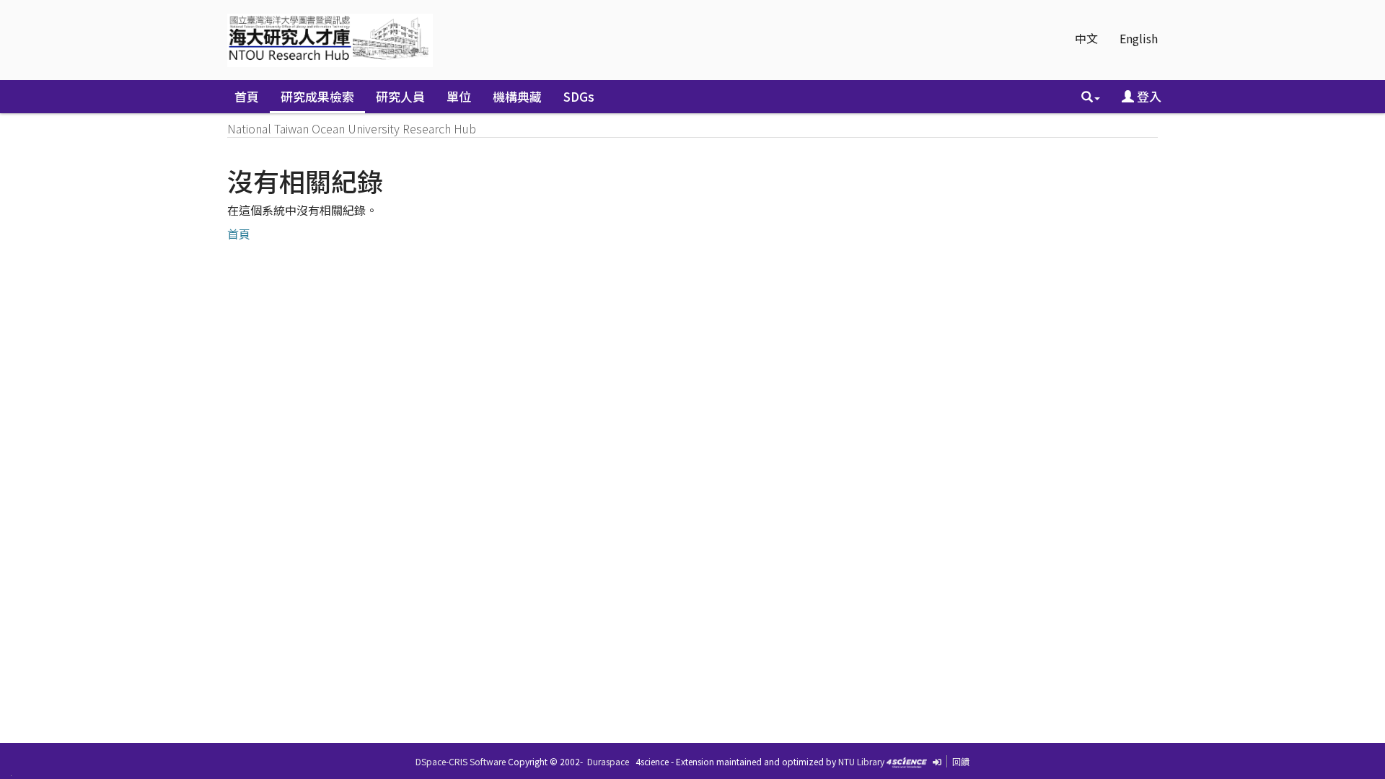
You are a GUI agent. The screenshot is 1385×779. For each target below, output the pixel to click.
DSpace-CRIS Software (461, 761)
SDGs (578, 96)
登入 (1147, 96)
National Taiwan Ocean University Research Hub (351, 128)
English (1139, 38)
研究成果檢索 (317, 96)
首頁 (246, 96)
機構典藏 (517, 96)
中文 (1086, 38)
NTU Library (861, 761)
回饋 (961, 761)
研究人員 (400, 96)
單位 (459, 96)
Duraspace (608, 761)
